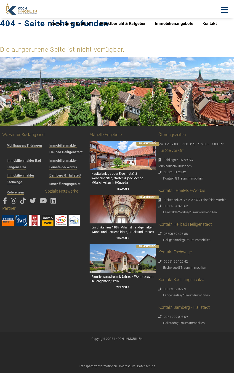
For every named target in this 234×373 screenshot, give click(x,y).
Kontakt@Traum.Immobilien (183, 178)
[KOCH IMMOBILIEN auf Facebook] (5, 202)
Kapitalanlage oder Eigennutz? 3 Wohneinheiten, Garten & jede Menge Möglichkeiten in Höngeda (117, 178)
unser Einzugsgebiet (64, 184)
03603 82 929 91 (176, 289)
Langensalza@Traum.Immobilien (186, 295)
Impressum (127, 366)
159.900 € (122, 189)
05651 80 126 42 (176, 261)
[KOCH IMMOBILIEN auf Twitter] (33, 202)
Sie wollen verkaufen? (70, 23)
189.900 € (122, 238)
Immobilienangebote (174, 23)
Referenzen (15, 192)
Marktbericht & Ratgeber (123, 23)
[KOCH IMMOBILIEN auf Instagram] (14, 202)
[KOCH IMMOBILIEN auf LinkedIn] (54, 202)
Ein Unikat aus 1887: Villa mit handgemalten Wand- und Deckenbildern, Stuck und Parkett (122, 229)
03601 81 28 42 (175, 172)
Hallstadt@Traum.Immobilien (184, 323)
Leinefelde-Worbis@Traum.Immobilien (190, 212)
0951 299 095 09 (176, 317)
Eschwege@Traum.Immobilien (184, 267)
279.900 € (122, 287)
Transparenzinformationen (98, 366)
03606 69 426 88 (176, 234)
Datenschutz (146, 366)
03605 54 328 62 (176, 206)
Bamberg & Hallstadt (65, 175)
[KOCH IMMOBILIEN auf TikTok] (23, 202)
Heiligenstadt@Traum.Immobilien (186, 240)
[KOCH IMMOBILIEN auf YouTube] (44, 202)
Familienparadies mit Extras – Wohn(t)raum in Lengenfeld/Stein (122, 279)
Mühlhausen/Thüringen (24, 145)
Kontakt (209, 23)
